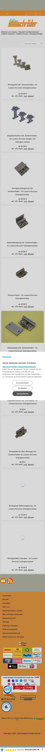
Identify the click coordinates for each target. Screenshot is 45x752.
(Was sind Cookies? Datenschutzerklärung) (19, 367)
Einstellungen (22, 383)
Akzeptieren (22, 393)
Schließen (22, 388)
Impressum (6, 357)
